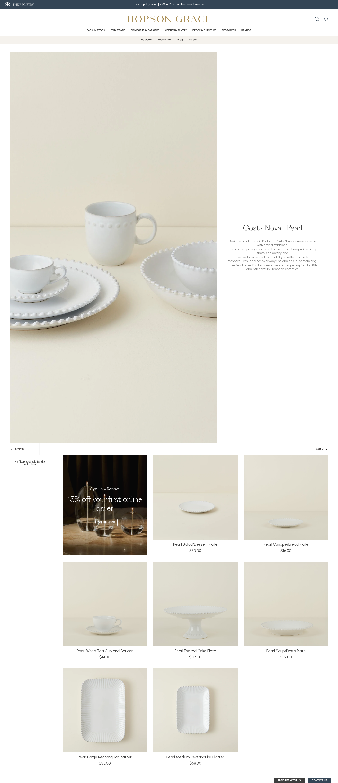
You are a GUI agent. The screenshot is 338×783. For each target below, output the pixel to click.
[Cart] (325, 19)
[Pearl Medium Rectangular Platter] (195, 710)
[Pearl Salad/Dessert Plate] (195, 497)
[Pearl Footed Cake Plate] (195, 604)
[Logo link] (19, 4)
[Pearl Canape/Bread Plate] (286, 497)
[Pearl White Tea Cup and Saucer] (105, 604)
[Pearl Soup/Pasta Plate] (286, 604)
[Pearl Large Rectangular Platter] (105, 710)
